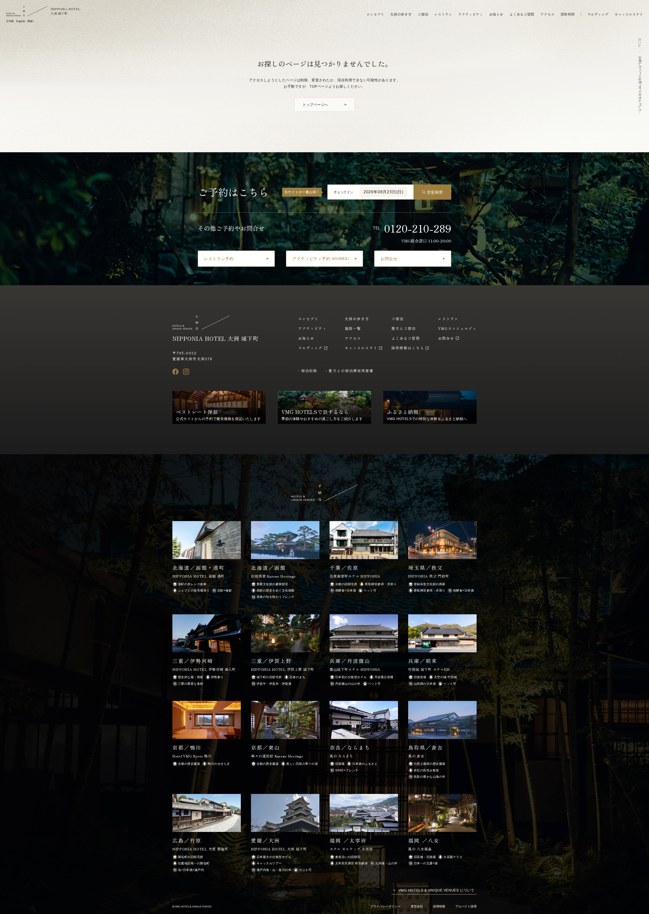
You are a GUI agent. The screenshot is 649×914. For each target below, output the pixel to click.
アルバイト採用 (466, 906)
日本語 (10, 21)
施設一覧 (353, 328)
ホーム (640, 42)
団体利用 (568, 14)
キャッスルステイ (629, 14)
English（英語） (25, 21)
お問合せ (446, 338)
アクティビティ (470, 14)
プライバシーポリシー (385, 906)
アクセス (547, 14)
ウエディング (597, 14)
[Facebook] (175, 372)
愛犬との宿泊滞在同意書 (351, 370)
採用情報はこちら (407, 347)
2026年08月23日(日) (383, 192)
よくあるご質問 (521, 14)
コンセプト (375, 14)
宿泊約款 (309, 370)
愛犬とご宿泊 (403, 328)
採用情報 (439, 906)
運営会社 (417, 906)
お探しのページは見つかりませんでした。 (640, 85)
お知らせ (496, 14)
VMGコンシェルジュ (457, 328)
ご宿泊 (423, 14)
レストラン (443, 14)
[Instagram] (186, 372)
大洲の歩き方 (400, 14)
